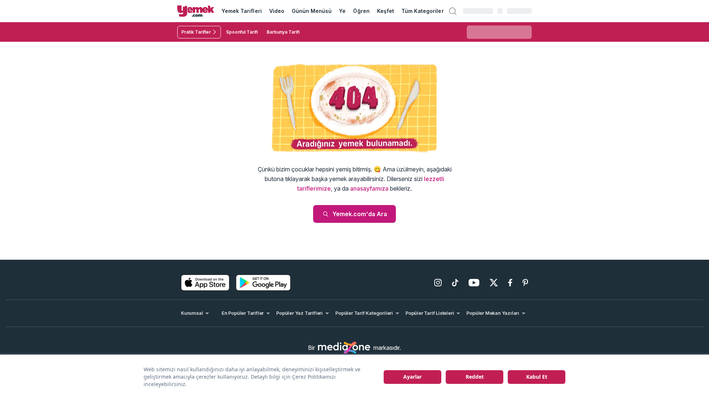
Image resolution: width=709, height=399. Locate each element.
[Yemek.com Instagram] (438, 282)
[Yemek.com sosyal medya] (344, 348)
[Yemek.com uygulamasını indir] (205, 282)
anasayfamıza (369, 188)
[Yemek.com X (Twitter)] (494, 282)
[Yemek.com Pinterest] (525, 282)
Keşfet (385, 11)
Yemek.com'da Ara (359, 214)
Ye (342, 11)
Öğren (361, 11)
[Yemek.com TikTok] (455, 282)
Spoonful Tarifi (242, 32)
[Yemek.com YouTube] (474, 282)
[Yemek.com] (195, 11)
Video (276, 11)
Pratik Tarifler (196, 32)
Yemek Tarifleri (242, 11)
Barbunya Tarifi (283, 32)
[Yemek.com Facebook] (510, 282)
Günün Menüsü (312, 11)
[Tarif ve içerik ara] (452, 11)
